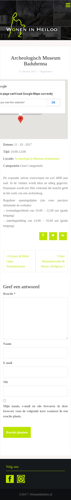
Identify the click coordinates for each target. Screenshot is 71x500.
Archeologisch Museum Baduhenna (37, 158)
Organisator (46, 71)
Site (5, 382)
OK (53, 102)
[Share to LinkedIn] (63, 239)
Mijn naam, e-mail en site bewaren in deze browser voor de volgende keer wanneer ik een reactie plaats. (35, 411)
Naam (7, 343)
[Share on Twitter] (53, 239)
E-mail (7, 363)
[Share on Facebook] (43, 239)
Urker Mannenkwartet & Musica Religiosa (53, 261)
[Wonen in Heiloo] (32, 24)
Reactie (9, 293)
